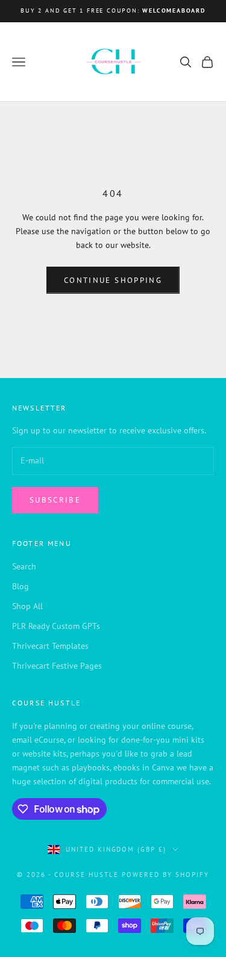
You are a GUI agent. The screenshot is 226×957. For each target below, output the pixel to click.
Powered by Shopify (165, 874)
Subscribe (55, 500)
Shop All (27, 606)
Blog (20, 586)
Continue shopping (113, 280)
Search (24, 566)
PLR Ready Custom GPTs (56, 626)
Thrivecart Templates (50, 645)
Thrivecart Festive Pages (57, 665)
